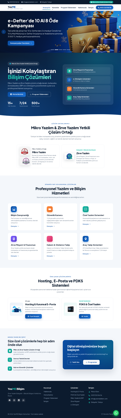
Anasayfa (46, 7)
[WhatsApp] (23, 400)
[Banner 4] (64, 50)
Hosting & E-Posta (77, 392)
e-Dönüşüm (75, 405)
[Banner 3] (60, 50)
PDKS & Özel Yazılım (78, 395)
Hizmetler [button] (55, 7)
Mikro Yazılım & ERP (77, 398)
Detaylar (14, 226)
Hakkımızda (82, 7)
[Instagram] (14, 400)
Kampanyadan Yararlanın (20, 43)
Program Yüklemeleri (68, 7)
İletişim (91, 7)
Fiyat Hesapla (34, 316)
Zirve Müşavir (75, 401)
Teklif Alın (75, 362)
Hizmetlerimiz (18, 94)
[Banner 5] (68, 50)
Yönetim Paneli (108, 414)
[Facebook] (9, 400)
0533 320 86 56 (14, 2)
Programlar (92, 362)
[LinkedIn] (19, 400)
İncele (86, 316)
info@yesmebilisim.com (30, 2)
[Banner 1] (52, 50)
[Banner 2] (56, 50)
